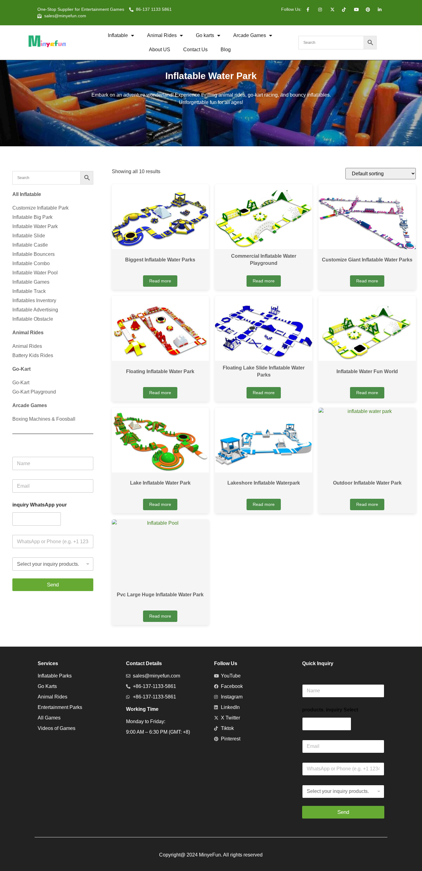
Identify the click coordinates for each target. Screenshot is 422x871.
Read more (160, 280)
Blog (226, 49)
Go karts (205, 35)
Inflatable (118, 35)
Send (53, 585)
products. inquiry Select (330, 709)
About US (159, 49)
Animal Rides (162, 35)
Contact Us (195, 49)
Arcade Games (249, 35)
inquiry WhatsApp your (39, 504)
